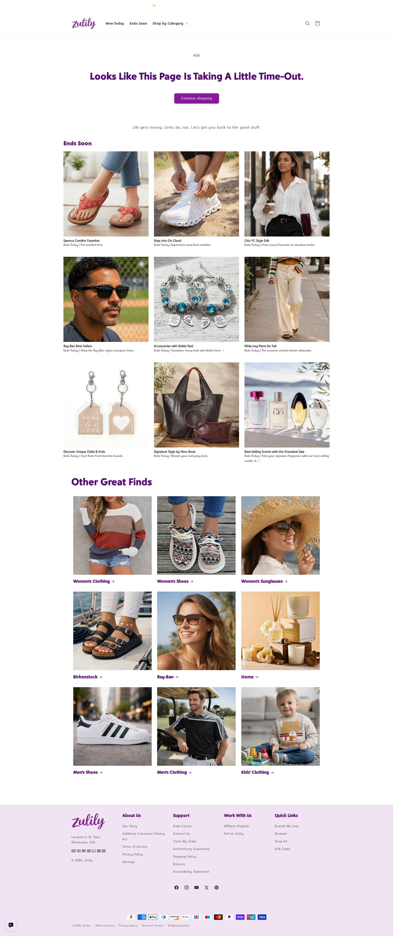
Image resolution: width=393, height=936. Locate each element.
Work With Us (238, 815)
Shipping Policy (184, 856)
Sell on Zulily (234, 833)
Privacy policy (128, 925)
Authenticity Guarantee (191, 849)
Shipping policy (178, 925)
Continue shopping (196, 98)
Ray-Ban (165, 676)
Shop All (281, 841)
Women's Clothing (91, 581)
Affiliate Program (236, 826)
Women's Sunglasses (262, 581)
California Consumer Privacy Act (143, 836)
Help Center (182, 826)
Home (247, 676)
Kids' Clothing (255, 772)
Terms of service (153, 925)
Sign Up (314, 5)
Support (181, 815)
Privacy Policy (132, 854)
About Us (131, 815)
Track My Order (185, 841)
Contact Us (181, 833)
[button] (170, 23)
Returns (179, 864)
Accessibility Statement (191, 871)
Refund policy (105, 925)
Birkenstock (85, 676)
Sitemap (128, 862)
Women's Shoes (173, 581)
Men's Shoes (85, 772)
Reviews (281, 833)
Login (300, 5)
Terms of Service (135, 846)
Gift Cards (282, 849)
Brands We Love (287, 826)
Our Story (129, 826)
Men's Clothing (172, 772)
